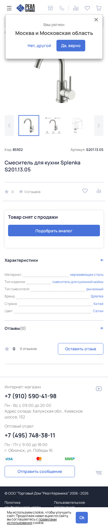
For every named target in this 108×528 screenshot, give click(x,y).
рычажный (94, 289)
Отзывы (15, 328)
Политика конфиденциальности (23, 505)
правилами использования (32, 521)
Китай (98, 303)
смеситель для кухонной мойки (77, 281)
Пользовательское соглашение (69, 505)
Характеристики (21, 260)
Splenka (97, 296)
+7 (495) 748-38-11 (30, 435)
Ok (81, 517)
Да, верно (71, 45)
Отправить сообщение (40, 471)
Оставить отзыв (80, 348)
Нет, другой (39, 45)
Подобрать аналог (54, 230)
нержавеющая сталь (86, 274)
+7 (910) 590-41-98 (30, 396)
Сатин (98, 310)
